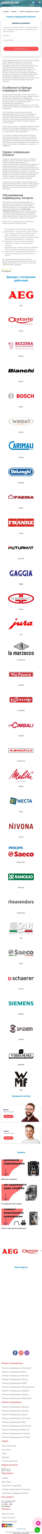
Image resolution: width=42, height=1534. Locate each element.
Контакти (6, 1449)
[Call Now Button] (37, 1530)
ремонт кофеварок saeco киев (28, 1532)
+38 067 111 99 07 (35, 5)
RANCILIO (21, 887)
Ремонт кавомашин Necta (15, 1379)
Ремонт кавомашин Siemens (16, 1433)
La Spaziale (21, 710)
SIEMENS (21, 1014)
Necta (21, 812)
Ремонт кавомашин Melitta (15, 1407)
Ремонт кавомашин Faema (15, 1394)
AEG (21, 305)
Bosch (21, 407)
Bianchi (21, 381)
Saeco (21, 963)
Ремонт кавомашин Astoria (15, 1410)
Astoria (21, 331)
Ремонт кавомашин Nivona (15, 1375)
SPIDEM (21, 1039)
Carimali (21, 457)
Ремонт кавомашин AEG (14, 1422)
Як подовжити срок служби (11, 1204)
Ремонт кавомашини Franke (16, 1437)
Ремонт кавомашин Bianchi (15, 1429)
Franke (21, 533)
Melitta (21, 786)
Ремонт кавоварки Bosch (14, 1371)
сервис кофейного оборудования (21, 1533)
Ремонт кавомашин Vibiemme (17, 1398)
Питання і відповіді (11, 1485)
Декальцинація (9, 1521)
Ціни (4, 1453)
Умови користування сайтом (16, 1489)
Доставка (6, 1481)
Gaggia (21, 584)
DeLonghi (21, 483)
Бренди (5, 1457)
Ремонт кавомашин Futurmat (16, 1426)
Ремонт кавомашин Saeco (15, 1414)
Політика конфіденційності (15, 1493)
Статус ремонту (9, 1461)
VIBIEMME (21, 1065)
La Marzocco (21, 660)
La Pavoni (21, 685)
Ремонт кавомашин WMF (14, 1383)
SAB (21, 938)
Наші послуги (8, 1517)
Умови (5, 1478)
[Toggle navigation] (39, 2)
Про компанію (9, 1446)
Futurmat (21, 558)
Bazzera (21, 356)
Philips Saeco (21, 862)
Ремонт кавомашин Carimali (16, 1418)
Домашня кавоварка (9, 1179)
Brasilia (21, 432)
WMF (21, 1090)
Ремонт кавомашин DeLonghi (16, 1368)
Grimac (21, 609)
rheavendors (21, 913)
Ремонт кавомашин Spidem (15, 1390)
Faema (21, 508)
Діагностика (8, 1513)
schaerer (21, 989)
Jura (21, 634)
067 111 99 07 (5, 1471)
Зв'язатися (8, 1116)
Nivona (21, 837)
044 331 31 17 (5, 1469)
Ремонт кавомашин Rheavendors (18, 1387)
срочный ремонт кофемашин (13, 1532)
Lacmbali (21, 736)
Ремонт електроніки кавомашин (13, 1228)
